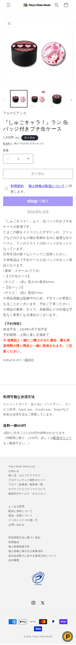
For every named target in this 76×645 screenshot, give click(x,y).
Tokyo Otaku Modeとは (21, 466)
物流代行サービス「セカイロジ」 (28, 493)
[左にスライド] (4, 99)
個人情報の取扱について (46, 186)
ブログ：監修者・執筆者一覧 (25, 484)
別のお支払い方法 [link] (38, 211)
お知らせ (13, 470)
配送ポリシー (62, 438)
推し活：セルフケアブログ (24, 475)
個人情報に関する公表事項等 (25, 551)
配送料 (6, 143)
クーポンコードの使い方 (23, 520)
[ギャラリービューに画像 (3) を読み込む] (57, 98)
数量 (6, 150)
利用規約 (17, 186)
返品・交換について (20, 515)
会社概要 (13, 560)
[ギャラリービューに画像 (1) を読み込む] (18, 98)
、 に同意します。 (41, 189)
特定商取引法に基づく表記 (24, 537)
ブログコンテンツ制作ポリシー (27, 479)
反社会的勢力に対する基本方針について (32, 555)
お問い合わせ (16, 524)
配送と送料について (20, 511)
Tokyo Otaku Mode (42, 636)
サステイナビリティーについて (27, 489)
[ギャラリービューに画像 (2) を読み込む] (37, 98)
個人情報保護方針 (19, 546)
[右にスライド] (71, 99)
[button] (8, 5)
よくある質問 (16, 506)
